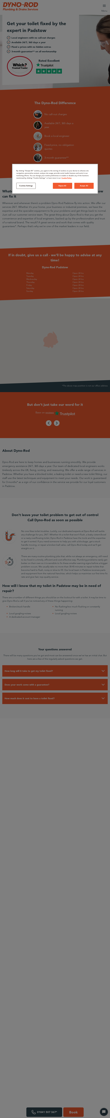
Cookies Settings (26, 186)
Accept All (84, 186)
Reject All (62, 186)
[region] (55, 179)
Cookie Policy (66, 178)
